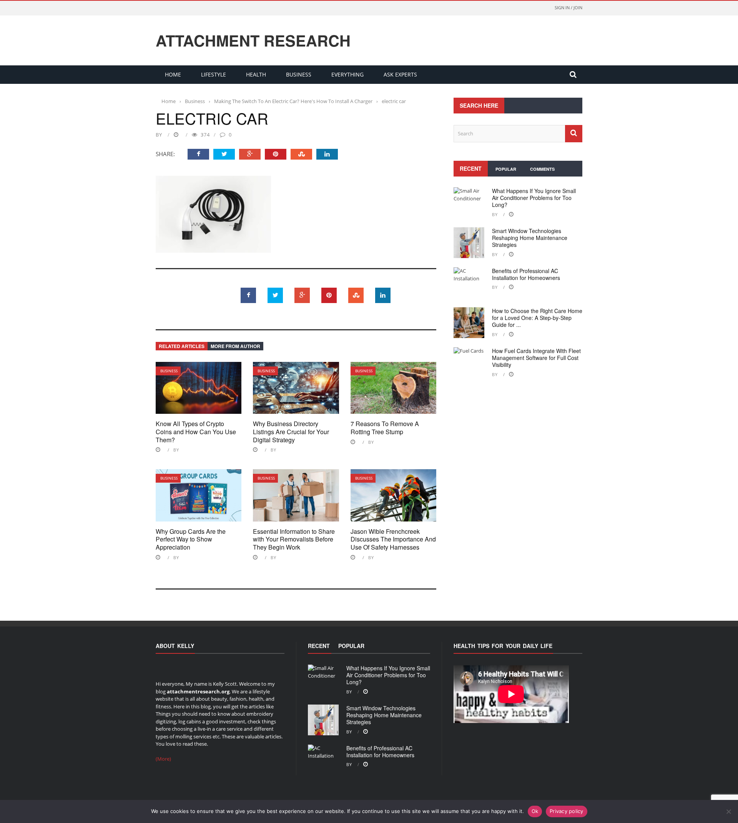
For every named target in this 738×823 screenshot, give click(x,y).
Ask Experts (400, 74)
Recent (471, 168)
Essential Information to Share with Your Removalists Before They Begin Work (294, 539)
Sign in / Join (568, 7)
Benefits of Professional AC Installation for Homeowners (526, 274)
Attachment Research (253, 40)
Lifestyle (213, 74)
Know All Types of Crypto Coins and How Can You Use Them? (196, 431)
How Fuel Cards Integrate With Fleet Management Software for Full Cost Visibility (536, 357)
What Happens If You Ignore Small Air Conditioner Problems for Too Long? (534, 197)
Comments (542, 169)
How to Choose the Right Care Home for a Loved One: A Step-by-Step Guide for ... (537, 317)
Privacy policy (566, 811)
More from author (235, 346)
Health (256, 74)
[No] (728, 811)
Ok (535, 811)
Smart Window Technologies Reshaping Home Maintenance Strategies (529, 237)
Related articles (181, 346)
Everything (347, 74)
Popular (505, 169)
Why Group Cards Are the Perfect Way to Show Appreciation (191, 539)
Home (173, 74)
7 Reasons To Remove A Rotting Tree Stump (385, 427)
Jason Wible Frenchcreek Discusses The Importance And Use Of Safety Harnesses (393, 539)
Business (298, 74)
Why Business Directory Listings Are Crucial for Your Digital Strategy (291, 431)
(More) (163, 758)
